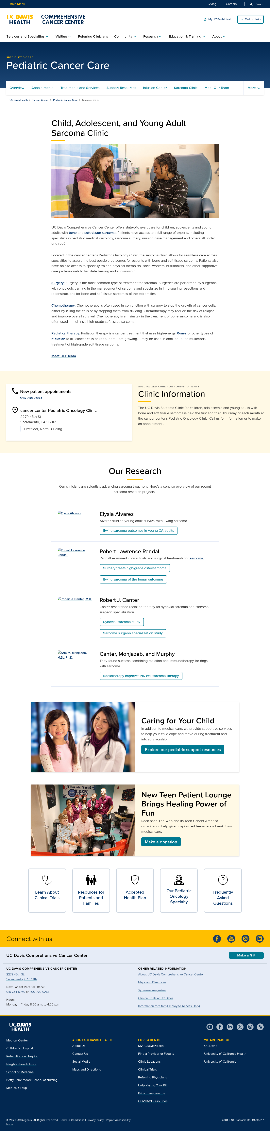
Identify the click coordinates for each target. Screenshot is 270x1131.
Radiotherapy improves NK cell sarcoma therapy (141, 675)
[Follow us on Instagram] (249, 1026)
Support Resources (121, 87)
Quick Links (253, 19)
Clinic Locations (149, 1061)
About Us (78, 1045)
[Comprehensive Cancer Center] (45, 19)
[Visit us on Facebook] (218, 1026)
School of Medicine (20, 1072)
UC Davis (210, 1045)
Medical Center (17, 1040)
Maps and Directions (152, 982)
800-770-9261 (39, 991)
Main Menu (14, 4)
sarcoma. (197, 558)
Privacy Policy (95, 1120)
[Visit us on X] (238, 1026)
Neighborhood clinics (21, 1064)
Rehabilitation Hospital (22, 1056)
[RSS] (259, 1026)
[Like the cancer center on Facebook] (217, 939)
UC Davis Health (18, 100)
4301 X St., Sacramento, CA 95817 (243, 1120)
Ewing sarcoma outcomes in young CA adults (138, 530)
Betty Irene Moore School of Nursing (32, 1080)
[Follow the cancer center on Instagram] (245, 939)
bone (73, 232)
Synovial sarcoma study (121, 621)
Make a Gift (246, 955)
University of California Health (225, 1053)
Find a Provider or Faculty (156, 1053)
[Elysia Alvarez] (75, 513)
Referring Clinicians (93, 36)
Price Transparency (151, 1093)
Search (257, 4)
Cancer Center (40, 100)
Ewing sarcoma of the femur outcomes (133, 579)
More (252, 87)
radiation (58, 338)
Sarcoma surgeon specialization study (133, 633)
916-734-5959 (15, 991)
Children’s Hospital (19, 1048)
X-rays (182, 333)
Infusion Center (155, 87)
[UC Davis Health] (20, 1027)
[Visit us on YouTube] (209, 1026)
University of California (220, 1061)
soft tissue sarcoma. (100, 232)
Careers (231, 4)
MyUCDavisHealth (218, 19)
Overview (16, 87)
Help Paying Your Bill (152, 1085)
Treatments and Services (79, 87)
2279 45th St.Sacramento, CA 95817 (21, 976)
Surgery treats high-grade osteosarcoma (134, 568)
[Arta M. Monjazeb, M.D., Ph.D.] (75, 655)
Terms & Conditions (72, 1120)
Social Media (81, 1061)
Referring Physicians (152, 1077)
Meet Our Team (217, 87)
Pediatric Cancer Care (65, 100)
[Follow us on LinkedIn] (260, 939)
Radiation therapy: (65, 333)
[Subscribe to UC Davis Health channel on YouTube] (231, 939)
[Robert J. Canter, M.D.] (75, 599)
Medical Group (16, 1088)
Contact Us (80, 1053)
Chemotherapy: (63, 305)
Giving (212, 4)
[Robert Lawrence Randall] (75, 552)
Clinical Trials (147, 1069)
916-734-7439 (31, 397)
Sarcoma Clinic (185, 87)
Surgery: (57, 282)
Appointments (42, 87)
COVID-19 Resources (152, 1101)
